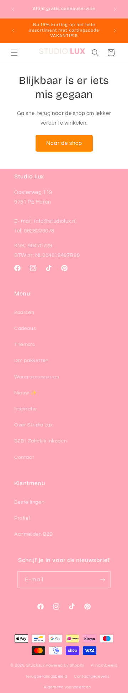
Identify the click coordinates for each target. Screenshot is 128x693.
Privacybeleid (104, 665)
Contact (24, 457)
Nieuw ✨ (25, 392)
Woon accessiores (36, 376)
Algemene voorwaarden (67, 687)
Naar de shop (64, 143)
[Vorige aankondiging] (13, 9)
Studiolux (35, 665)
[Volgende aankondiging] (115, 9)
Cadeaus (25, 328)
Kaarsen (24, 312)
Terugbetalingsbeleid (46, 676)
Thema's (24, 344)
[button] (14, 53)
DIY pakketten (31, 360)
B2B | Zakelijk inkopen (40, 441)
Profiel (22, 518)
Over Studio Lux (33, 424)
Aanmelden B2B (33, 534)
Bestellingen (29, 502)
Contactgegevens (92, 676)
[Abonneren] (102, 579)
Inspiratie (25, 408)
